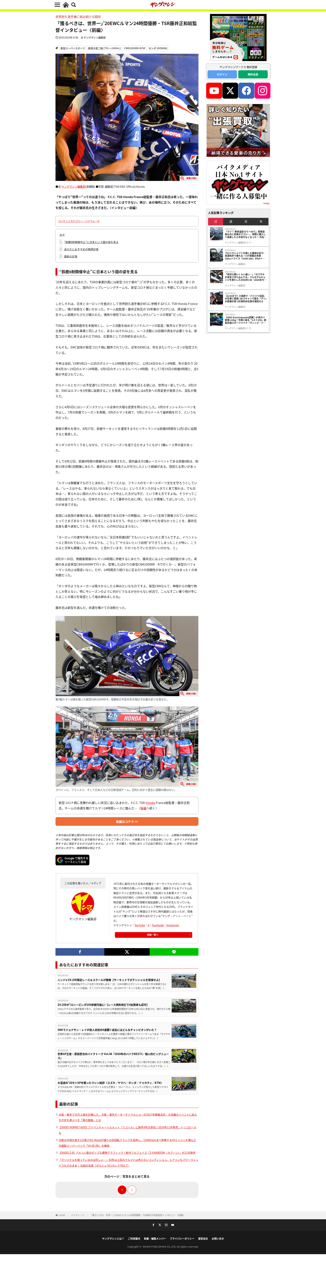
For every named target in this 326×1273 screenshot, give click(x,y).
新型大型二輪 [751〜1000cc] (104, 48)
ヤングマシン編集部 (95, 37)
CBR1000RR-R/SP (134, 48)
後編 (143, 808)
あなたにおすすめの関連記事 (79, 249)
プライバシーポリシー (182, 1238)
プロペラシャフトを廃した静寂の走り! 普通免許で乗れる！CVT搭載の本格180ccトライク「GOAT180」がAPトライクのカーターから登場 (245, 256)
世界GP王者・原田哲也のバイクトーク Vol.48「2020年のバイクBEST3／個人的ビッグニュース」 (113, 1056)
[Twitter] (126, 952)
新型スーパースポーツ (73, 48)
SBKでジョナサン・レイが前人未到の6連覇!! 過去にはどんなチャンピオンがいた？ (107, 1030)
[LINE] (174, 952)
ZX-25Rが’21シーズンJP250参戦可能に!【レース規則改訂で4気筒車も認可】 (103, 1005)
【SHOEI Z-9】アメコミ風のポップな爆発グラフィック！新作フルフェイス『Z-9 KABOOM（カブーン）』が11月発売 (127, 1152)
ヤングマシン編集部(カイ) (238, 242)
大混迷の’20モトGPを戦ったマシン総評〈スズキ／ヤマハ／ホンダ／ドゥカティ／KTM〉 (110, 1083)
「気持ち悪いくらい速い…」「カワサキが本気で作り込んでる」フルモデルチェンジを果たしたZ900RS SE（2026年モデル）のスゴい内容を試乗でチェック (245, 277)
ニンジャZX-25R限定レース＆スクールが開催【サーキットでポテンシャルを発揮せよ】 (109, 980)
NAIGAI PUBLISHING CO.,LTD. (160, 1246)
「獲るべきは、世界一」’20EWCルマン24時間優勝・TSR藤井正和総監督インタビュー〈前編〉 (137, 1215)
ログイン (222, 74)
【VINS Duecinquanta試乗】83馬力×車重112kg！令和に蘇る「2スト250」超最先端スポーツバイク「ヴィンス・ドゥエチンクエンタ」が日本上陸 (245, 320)
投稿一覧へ (152, 934)
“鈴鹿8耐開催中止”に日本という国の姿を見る (89, 242)
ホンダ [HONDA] (158, 48)
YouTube (140, 925)
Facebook (158, 925)
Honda (150, 802)
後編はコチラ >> (127, 821)
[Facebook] (79, 952)
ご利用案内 (134, 1238)
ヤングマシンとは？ (113, 1238)
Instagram (172, 925)
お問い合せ (218, 1238)
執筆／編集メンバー (155, 1238)
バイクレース (77, 1215)
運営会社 (203, 1238)
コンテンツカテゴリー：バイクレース (79, 221)
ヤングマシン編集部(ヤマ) (238, 328)
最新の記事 (68, 256)
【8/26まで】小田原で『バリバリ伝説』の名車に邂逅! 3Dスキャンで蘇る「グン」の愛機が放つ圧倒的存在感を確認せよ (246, 299)
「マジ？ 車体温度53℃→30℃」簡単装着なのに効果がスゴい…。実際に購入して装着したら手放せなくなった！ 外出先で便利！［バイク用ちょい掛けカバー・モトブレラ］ (245, 234)
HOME (62, 1215)
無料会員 (253, 74)
